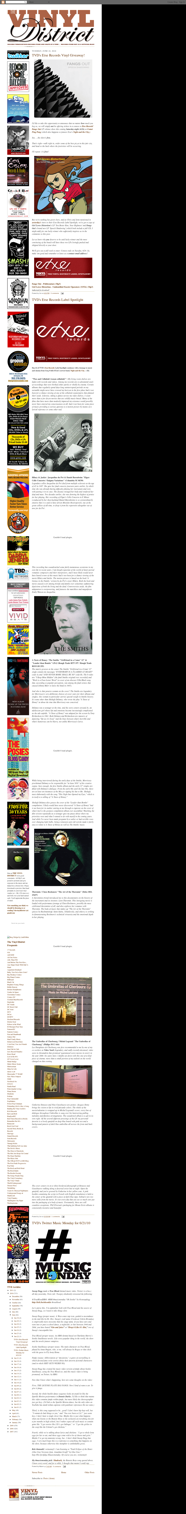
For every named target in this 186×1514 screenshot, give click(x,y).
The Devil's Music (13, 1148)
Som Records (12, 1138)
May (14, 1410)
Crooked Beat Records (15, 999)
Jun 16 (16, 1367)
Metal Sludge (11, 1061)
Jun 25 (16, 1327)
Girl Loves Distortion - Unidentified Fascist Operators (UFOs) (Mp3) (62, 286)
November (16, 1299)
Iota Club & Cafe (13, 1049)
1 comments (56, 1216)
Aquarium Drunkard (14, 970)
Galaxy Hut (11, 1037)
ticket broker (23, 591)
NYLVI (10, 1084)
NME (9, 1079)
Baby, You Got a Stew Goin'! (17, 972)
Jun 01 (16, 1407)
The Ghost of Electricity (15, 1151)
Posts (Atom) (49, 1478)
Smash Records (12, 1136)
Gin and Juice (57, 1327)
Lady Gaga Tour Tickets (18, 600)
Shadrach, (57, 1460)
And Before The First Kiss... (17, 962)
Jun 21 (16, 1358)
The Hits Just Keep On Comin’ (18, 1153)
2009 (12, 1425)
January (15, 1422)
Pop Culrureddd (12, 1099)
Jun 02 (16, 1404)
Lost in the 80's (12, 1056)
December (15, 1296)
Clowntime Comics (13, 994)
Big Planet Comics (13, 977)
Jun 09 (16, 1385)
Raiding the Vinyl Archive (16, 1108)
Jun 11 (16, 1379)
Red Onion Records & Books (17, 1118)
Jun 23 (16, 1333)
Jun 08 (16, 1388)
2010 (12, 1293)
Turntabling (11, 1188)
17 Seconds (11, 950)
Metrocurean (11, 1066)
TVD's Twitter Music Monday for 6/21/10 (21, 1352)
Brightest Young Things (15, 984)
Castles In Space (13, 992)
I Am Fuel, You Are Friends (17, 1044)
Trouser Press (12, 1185)
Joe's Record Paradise (14, 1051)
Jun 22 (16, 1336)
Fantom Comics (12, 1032)
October (15, 1302)
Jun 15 (16, 1370)
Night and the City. (77, 370)
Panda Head (11, 1086)
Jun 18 (16, 1361)
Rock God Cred (12, 1126)
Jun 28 (16, 1324)
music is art (11, 1071)
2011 (12, 1290)
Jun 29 (16, 1321)
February (15, 1419)
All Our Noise (12, 957)
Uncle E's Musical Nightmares (17, 1190)
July (13, 1312)
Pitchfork (10, 1094)
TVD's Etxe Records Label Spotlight (21, 1346)
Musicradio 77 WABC (15, 1074)
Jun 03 (16, 1401)
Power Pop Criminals (14, 1103)
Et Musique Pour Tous (15, 1027)
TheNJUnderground (14, 1183)
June (14, 1315)
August (15, 1308)
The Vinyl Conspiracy (15, 1178)
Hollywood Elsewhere (15, 1042)
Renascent (10, 1123)
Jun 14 (16, 1373)
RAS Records (12, 1111)
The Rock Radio (12, 1170)
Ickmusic (10, 1046)
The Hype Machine (13, 1156)
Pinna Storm (11, 1091)
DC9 (9, 1012)
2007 (12, 1431)
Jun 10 (16, 1382)
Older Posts (89, 1472)
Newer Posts (37, 1472)
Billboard (10, 979)
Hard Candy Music (13, 1039)
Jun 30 (16, 1318)
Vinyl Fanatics (12, 1198)
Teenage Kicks (12, 1143)
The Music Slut (12, 1158)
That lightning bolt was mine (17, 1146)
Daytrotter (10, 1002)
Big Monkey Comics (14, 974)
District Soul (11, 1022)
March (14, 1416)
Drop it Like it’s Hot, (78, 1327)
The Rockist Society (14, 1173)
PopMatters (11, 1101)
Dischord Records (13, 1019)
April (14, 1413)
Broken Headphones (14, 989)
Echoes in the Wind (14, 1024)
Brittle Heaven (12, 987)
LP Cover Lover (12, 1059)
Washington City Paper (15, 1200)
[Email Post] (62, 293)
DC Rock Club (12, 1007)
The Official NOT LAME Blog (18, 1161)
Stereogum (11, 1141)
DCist (9, 1014)
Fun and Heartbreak (14, 1034)
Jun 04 (16, 1398)
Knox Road (11, 1054)
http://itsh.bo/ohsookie (41, 1302)
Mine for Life (12, 1069)
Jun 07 (16, 1392)
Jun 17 (16, 1364)
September (16, 1305)
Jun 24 (16, 1330)
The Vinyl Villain (13, 1180)
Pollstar (9, 1096)
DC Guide (10, 1004)
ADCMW (10, 955)
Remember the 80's (13, 1121)
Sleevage (10, 1133)
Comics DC (11, 997)
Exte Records (50, 368)
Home (63, 1472)
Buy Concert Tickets (18, 585)
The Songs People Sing (15, 1175)
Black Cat (10, 982)
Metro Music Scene (14, 1064)
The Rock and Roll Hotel (15, 1168)
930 (8, 952)
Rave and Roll (12, 1113)
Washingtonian (12, 1203)
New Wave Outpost (14, 1076)
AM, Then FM (12, 960)
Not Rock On (12, 1081)
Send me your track (17, 923)
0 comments (55, 293)
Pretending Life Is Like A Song (18, 1106)
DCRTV (10, 1017)
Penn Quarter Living (14, 1089)
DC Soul (10, 1009)
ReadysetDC (11, 1116)
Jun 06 (16, 1395)
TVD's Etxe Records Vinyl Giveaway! (21, 1340)
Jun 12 (16, 1376)
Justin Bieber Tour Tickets (18, 602)
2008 (12, 1428)
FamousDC (11, 1029)
